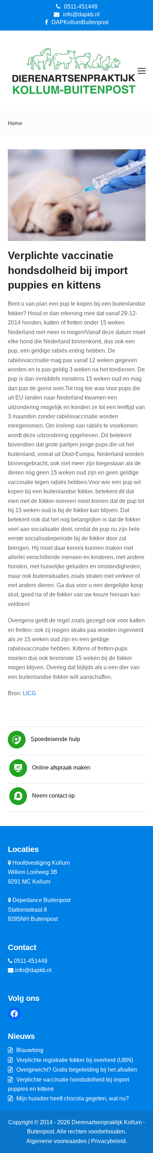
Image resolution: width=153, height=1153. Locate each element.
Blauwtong (29, 1050)
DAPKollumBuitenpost (80, 22)
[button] (142, 71)
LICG (29, 693)
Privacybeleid (108, 1141)
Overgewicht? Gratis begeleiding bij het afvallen (76, 1070)
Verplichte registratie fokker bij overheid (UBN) (74, 1060)
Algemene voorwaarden (56, 1141)
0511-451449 (80, 7)
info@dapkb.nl (81, 14)
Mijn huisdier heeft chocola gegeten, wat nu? (72, 1098)
